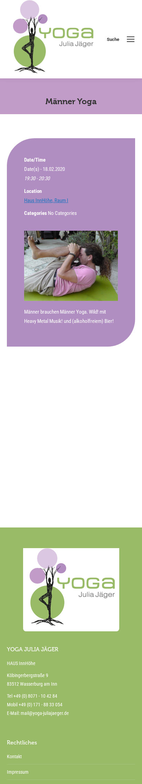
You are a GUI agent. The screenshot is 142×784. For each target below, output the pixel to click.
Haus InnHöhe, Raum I (46, 200)
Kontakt (14, 756)
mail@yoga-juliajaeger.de (45, 713)
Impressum (18, 772)
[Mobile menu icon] (130, 39)
